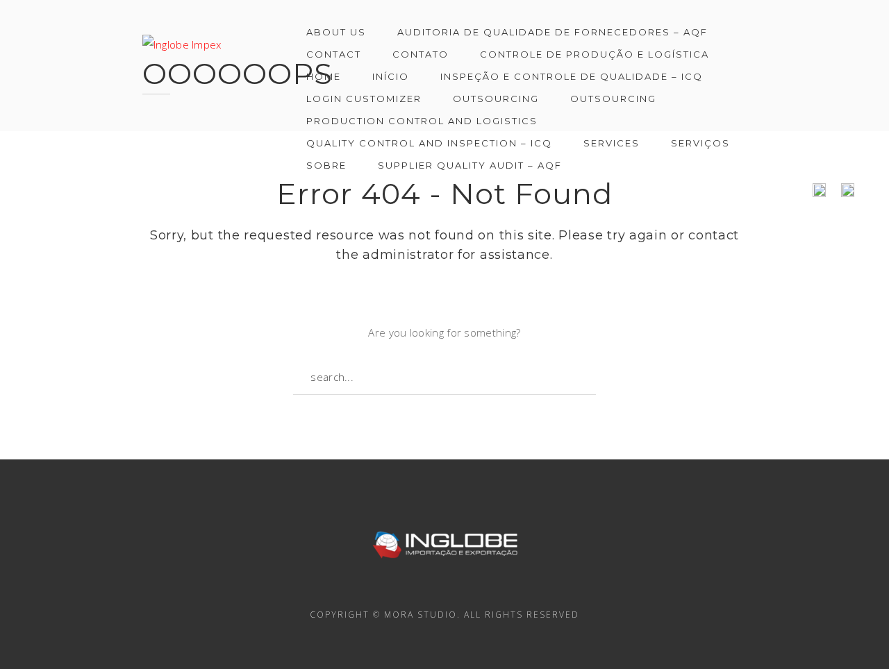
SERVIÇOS (700, 143)
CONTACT (333, 54)
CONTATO (420, 54)
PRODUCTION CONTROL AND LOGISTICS (422, 120)
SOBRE (326, 165)
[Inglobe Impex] (182, 37)
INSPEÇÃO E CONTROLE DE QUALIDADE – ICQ (571, 76)
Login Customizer (364, 98)
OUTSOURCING (496, 98)
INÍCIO (390, 76)
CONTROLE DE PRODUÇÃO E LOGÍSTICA (594, 54)
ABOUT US (336, 31)
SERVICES (611, 143)
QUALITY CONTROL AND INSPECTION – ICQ (429, 143)
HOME (323, 76)
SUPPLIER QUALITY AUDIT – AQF (470, 165)
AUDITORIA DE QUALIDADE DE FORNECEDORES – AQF (552, 31)
